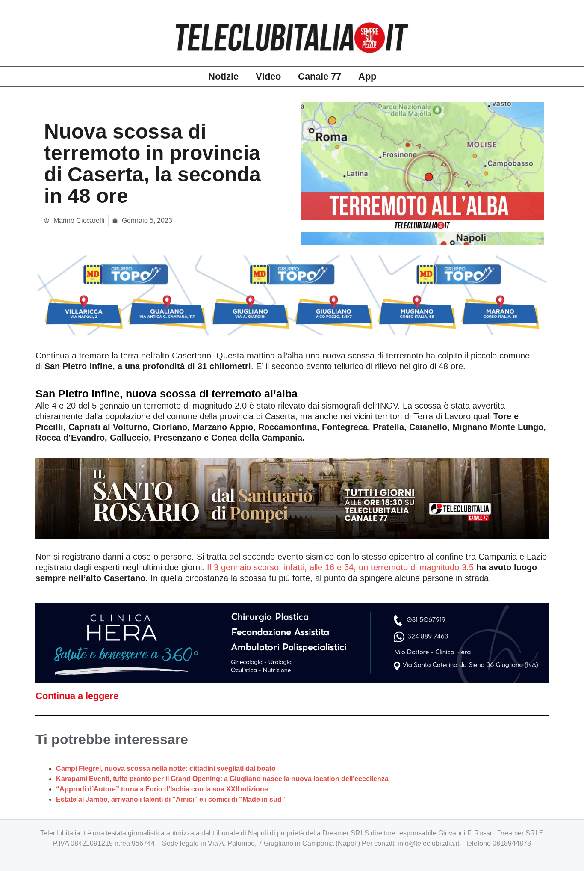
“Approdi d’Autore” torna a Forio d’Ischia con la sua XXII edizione (162, 789)
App (367, 76)
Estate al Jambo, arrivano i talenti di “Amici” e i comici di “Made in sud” (170, 799)
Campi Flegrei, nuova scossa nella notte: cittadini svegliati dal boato (166, 768)
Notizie (223, 76)
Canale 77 (319, 76)
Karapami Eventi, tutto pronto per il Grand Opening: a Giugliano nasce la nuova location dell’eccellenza (222, 778)
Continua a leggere (76, 695)
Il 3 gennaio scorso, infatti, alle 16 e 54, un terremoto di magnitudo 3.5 (340, 567)
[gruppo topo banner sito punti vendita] (292, 295)
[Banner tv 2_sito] (292, 497)
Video (268, 76)
